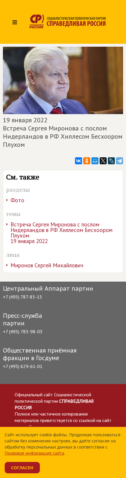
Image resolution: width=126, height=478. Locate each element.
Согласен (22, 467)
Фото (17, 200)
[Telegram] (119, 160)
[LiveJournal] (111, 160)
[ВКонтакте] (78, 160)
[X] (103, 160)
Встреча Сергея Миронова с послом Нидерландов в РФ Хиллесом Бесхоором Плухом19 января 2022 (62, 233)
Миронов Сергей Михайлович (47, 265)
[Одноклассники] (86, 160)
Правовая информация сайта (34, 453)
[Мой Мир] (94, 160)
